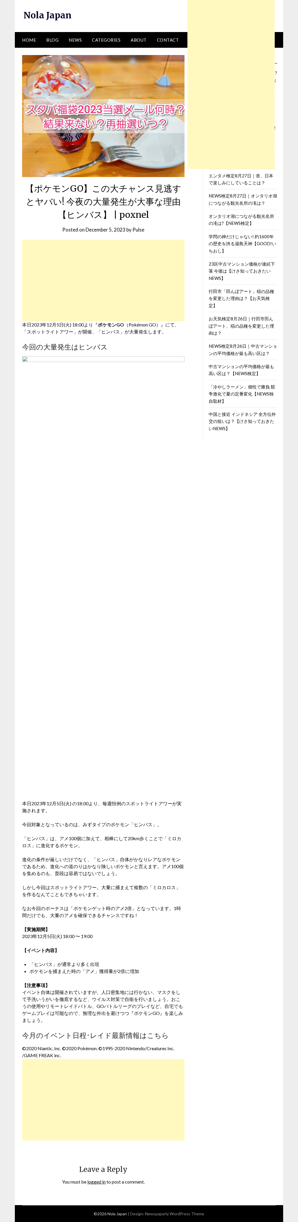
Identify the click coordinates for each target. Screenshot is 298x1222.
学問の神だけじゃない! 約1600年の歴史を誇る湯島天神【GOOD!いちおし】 (242, 243)
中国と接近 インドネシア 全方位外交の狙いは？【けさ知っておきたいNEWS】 (242, 421)
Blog (52, 40)
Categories (106, 40)
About (139, 40)
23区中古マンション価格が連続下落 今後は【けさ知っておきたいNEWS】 (242, 271)
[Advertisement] (103, 280)
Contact (168, 40)
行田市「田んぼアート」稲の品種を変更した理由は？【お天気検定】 (241, 298)
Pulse (138, 230)
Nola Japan (48, 15)
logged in (96, 1181)
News (75, 40)
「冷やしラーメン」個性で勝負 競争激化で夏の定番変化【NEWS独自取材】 (242, 394)
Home (29, 40)
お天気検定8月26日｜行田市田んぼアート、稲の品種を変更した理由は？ (241, 325)
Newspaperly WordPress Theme (174, 1213)
